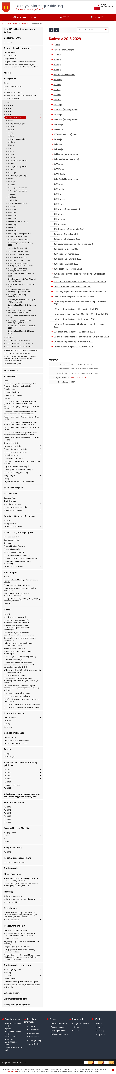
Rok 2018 (9, 337)
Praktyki (7, 842)
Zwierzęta (7, 724)
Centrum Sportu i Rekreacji (14, 552)
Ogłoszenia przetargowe (13, 896)
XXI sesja (11, 182)
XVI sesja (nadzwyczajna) (17, 166)
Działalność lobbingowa (13, 364)
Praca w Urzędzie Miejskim (16, 828)
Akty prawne (12, 24)
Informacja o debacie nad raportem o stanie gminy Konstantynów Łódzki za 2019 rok (20, 413)
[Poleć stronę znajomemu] (56, 30)
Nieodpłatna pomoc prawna (17, 1004)
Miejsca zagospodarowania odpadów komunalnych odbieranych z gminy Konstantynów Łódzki (22, 680)
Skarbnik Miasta (10, 501)
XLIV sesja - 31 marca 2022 (18, 251)
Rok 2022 (7, 788)
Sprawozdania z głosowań (13, 458)
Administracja (34, 1044)
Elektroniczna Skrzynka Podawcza (16, 740)
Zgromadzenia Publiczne (15, 998)
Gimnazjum (8, 543)
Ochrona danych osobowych (17, 48)
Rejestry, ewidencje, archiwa (17, 858)
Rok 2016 (9, 111)
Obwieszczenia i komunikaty (17, 965)
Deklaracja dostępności (59, 1034)
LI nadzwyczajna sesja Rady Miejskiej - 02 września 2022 (22, 280)
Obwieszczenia (11, 868)
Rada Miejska (10, 376)
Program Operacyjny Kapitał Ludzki (17, 947)
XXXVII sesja (12, 227)
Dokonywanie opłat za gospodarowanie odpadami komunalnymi (18, 644)
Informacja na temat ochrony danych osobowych (22, 704)
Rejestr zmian (34, 1030)
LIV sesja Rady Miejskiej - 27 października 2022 (18, 295)
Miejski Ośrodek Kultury (12, 549)
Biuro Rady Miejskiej (11, 443)
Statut (6, 83)
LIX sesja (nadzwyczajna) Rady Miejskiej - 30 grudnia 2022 (19, 321)
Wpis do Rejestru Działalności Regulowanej (20, 656)
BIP (75, 1031)
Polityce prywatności (10, 1071)
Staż (5, 838)
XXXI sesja (12, 209)
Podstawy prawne (57, 1027)
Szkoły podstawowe (11, 540)
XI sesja (11, 151)
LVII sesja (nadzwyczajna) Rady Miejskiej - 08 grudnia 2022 (19, 311)
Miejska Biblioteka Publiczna (14, 546)
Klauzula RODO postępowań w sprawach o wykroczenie (20, 589)
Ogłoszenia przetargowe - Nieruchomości (19, 899)
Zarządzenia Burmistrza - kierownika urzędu (20, 95)
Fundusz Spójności (11, 938)
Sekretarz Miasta (10, 498)
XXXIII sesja (12, 215)
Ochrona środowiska (14, 713)
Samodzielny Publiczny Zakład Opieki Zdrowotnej (17, 562)
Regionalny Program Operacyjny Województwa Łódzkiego (21, 942)
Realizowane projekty (14, 926)
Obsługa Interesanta (14, 733)
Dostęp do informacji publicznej (15, 743)
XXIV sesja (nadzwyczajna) (17, 191)
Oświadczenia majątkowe (13, 395)
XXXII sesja (12, 212)
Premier (99, 1031)
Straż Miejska (10, 572)
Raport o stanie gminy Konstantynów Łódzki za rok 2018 (21, 407)
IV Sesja (11, 130)
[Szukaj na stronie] (106, 30)
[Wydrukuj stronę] (51, 30)
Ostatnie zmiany (34, 1037)
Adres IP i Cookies (10, 55)
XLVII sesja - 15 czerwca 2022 (19, 260)
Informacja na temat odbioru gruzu (17, 693)
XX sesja (11, 179)
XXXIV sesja (12, 218)
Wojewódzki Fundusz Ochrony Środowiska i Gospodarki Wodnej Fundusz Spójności (20, 934)
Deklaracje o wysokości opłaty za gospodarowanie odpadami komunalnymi (19, 634)
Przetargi (8, 891)
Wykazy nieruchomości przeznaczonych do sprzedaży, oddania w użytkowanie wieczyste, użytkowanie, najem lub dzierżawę (21, 914)
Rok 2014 (9, 105)
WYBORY (7, 976)
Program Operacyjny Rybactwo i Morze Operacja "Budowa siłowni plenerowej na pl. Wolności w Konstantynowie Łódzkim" (22, 957)
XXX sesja (11, 206)
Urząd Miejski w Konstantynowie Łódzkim (19, 30)
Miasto (7, 73)
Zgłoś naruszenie (12, 993)
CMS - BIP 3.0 (20, 1063)
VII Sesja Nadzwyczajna (16, 139)
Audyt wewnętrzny (13, 847)
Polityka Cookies (10, 58)
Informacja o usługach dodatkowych (17, 696)
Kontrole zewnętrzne (14, 802)
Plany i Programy (12, 874)
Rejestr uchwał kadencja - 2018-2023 (19, 346)
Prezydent (99, 1034)
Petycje (7, 479)
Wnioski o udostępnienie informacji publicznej (20, 764)
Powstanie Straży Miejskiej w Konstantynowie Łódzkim (21, 581)
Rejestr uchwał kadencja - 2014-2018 (19, 343)
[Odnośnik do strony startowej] (3, 23)
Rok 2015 (9, 108)
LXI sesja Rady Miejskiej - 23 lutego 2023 (21, 332)
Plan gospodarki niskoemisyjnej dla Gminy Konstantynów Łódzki (19, 951)
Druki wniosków (10, 737)
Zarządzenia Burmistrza (13, 92)
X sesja (10, 148)
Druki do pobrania (10, 52)
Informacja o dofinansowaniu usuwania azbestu (21, 707)
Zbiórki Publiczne (10, 979)
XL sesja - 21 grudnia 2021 (18, 237)
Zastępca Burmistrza (11, 523)
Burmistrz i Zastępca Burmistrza (19, 516)
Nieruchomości (11, 908)
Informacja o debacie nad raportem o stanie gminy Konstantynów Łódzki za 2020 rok (20, 423)
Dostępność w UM (12, 38)
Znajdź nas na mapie (81, 1023)
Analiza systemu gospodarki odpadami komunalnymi (18, 652)
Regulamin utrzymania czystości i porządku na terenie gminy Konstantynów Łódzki (21, 885)
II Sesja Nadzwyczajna (16, 124)
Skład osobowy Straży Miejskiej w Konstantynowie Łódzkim (16, 594)
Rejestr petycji (9, 757)
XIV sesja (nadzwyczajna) (17, 160)
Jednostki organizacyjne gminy (18, 532)
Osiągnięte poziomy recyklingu (15, 675)
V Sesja (10, 133)
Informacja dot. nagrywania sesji (16, 472)
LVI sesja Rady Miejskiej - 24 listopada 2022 (22, 306)
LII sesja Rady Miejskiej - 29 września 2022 (21, 285)
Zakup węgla (8, 727)
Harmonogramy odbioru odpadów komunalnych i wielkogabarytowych (17, 621)
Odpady (7, 609)
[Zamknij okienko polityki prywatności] (113, 1070)
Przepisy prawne (10, 832)
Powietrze (7, 721)
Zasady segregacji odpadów (14, 648)
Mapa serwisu (34, 1033)
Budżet (6, 89)
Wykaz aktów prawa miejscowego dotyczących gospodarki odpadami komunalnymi (17, 627)
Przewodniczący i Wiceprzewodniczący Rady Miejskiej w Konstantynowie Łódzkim (20, 385)
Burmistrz (7, 520)
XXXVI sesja (12, 224)
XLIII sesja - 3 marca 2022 (17, 248)
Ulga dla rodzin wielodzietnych (15, 617)
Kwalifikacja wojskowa (12, 969)
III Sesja (11, 127)
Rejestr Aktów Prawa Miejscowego (17, 353)
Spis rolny (7, 972)
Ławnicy (7, 398)
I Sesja (10, 121)
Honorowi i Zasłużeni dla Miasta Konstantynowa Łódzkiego (22, 462)
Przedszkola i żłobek (11, 537)
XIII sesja (11, 157)
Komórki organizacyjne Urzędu (15, 507)
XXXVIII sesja (12, 231)
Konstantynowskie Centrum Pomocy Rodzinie (21, 558)
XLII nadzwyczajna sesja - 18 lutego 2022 (21, 244)
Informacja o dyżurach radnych (15, 452)
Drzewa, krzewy (10, 718)
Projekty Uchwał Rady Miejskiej (15, 449)
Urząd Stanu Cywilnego (12, 504)
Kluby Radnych (9, 476)
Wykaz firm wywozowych (13, 660)
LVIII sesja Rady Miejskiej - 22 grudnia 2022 (22, 316)
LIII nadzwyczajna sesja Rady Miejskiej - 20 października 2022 (19, 290)
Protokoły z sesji (10, 389)
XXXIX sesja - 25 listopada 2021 (19, 234)
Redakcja (32, 1026)
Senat (98, 1027)
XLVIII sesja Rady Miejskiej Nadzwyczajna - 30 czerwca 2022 (20, 264)
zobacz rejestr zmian (78, 377)
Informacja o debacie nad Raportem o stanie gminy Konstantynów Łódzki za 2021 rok (20, 433)
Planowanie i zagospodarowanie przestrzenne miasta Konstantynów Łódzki (21, 879)
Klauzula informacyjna (12, 785)
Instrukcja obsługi (35, 1040)
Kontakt (7, 604)
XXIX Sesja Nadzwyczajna (17, 203)
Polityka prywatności (58, 1031)
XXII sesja (11, 185)
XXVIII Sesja (12, 200)
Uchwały (25, 24)
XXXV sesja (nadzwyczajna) (18, 221)
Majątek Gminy (11, 370)
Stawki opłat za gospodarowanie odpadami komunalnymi (20, 639)
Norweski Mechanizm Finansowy (16, 930)
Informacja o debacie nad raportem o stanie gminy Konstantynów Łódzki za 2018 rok (20, 402)
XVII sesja (11, 169)
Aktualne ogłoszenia (11, 920)
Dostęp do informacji (59, 1023)
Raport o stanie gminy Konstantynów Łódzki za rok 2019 (21, 418)
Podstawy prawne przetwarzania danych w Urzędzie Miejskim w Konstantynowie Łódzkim (21, 66)
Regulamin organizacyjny (13, 86)
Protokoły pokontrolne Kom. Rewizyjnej (18, 469)
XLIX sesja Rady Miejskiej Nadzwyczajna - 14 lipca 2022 (19, 269)
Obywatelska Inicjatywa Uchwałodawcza (19, 482)
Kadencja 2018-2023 (39, 24)
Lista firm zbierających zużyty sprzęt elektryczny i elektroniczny (22, 700)
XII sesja (11, 154)
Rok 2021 (7, 782)
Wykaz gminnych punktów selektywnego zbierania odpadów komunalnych (22, 671)
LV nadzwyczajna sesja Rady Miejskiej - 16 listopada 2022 (22, 301)
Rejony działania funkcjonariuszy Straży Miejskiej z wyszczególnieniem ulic (22, 599)
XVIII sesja (12, 172)
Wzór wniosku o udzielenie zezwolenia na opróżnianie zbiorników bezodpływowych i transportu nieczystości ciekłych (19, 665)
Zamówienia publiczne (12, 902)
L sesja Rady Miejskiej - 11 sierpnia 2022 (21, 275)
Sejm (98, 1023)
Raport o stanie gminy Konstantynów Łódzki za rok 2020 (21, 428)
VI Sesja (11, 136)
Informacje (8, 42)
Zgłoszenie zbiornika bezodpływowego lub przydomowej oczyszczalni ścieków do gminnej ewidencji (21, 688)
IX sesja (11, 145)
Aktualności (8, 577)
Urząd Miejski (10, 493)
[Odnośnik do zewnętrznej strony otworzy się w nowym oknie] (97, 17)
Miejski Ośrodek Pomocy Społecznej (17, 555)
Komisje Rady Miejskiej (12, 446)
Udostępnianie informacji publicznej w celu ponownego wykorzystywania (22, 795)
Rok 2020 (7, 779)
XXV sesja (11, 194)
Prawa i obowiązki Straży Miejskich (17, 585)
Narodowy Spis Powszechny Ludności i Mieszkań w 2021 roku (22, 986)
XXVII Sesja (12, 197)
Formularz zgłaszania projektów (18, 340)
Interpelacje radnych (11, 455)
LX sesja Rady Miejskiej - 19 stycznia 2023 (21, 327)
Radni (6, 381)
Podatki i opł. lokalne (11, 98)
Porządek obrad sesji (11, 392)
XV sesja (11, 163)
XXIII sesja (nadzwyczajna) (17, 188)
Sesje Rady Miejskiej (13, 487)
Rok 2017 (9, 114)
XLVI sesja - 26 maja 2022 (17, 257)
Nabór (6, 835)
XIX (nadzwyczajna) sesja (17, 176)
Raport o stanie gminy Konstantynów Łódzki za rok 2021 (21, 439)
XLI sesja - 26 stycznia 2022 (18, 240)
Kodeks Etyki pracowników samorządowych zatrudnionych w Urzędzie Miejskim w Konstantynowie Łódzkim (20, 358)
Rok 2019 (7, 776)
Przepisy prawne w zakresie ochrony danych (20, 62)
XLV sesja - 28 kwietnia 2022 (18, 254)
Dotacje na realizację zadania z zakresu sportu (21, 982)
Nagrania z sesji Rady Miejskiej (15, 466)
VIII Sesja (11, 142)
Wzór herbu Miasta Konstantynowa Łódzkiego (21, 350)
